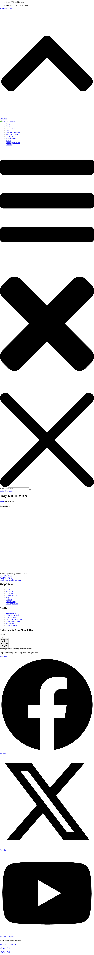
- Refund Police (5, 952)
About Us (9, 591)
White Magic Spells (13, 615)
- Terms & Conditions (8, 944)
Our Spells (9, 593)
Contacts (9, 600)
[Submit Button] (30, 489)
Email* (2, 635)
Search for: (4, 489)
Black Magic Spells (13, 621)
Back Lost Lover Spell (14, 619)
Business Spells (11, 617)
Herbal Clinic (10, 602)
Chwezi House (11, 595)
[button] (6, 9)
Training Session (12, 604)
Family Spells (11, 623)
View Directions (6, 576)
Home (2, 501)
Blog (7, 598)
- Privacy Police (5, 948)
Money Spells (11, 613)
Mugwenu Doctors (7, 936)
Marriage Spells (11, 625)
